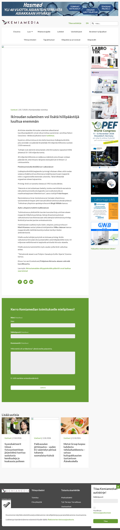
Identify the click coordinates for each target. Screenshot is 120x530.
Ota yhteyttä (37, 502)
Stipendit (92, 40)
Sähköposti (19, 332)
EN (87, 23)
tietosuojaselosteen (102, 513)
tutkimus (50, 135)
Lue (29, 31)
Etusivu (16, 31)
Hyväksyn (102, 511)
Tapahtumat (49, 40)
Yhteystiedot (30, 40)
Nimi (12, 321)
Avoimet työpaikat (98, 31)
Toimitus (35, 497)
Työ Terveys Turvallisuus (71, 502)
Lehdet (60, 31)
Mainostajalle (44, 31)
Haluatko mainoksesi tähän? (103, 248)
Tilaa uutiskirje (74, 23)
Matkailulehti (66, 497)
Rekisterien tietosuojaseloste (61, 519)
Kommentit (19, 343)
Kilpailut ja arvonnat (71, 40)
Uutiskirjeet (76, 31)
